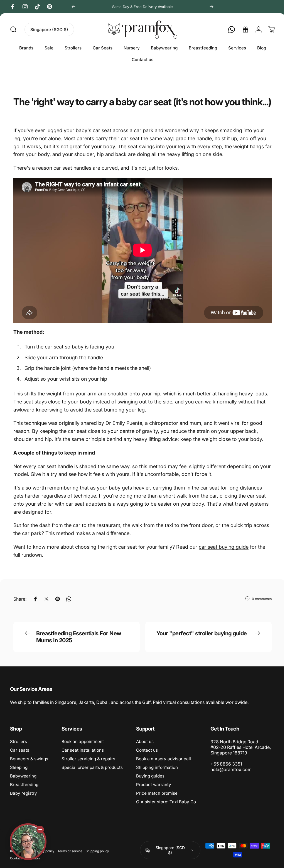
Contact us (147, 757)
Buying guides (150, 783)
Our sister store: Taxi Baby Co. (166, 809)
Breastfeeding (24, 791)
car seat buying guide (224, 554)
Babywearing (23, 783)
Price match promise (157, 800)
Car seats (19, 757)
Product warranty (153, 791)
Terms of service (70, 858)
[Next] (211, 6)
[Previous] (73, 6)
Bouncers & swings (29, 766)
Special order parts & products (92, 774)
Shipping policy (97, 858)
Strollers (18, 748)
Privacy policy (44, 858)
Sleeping (19, 774)
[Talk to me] (28, 841)
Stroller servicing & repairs (88, 766)
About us (145, 748)
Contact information (25, 865)
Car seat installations (83, 757)
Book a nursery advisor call (163, 766)
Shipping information (157, 774)
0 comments (257, 606)
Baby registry (23, 800)
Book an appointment (83, 748)
